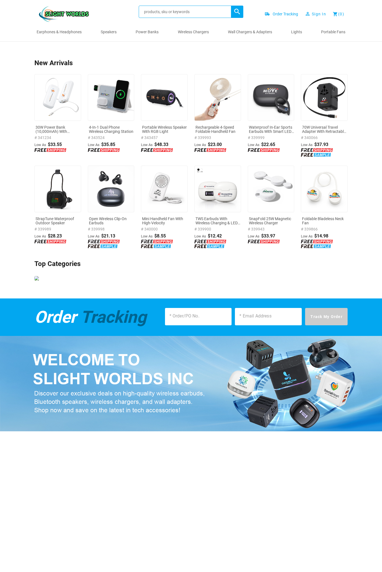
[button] (237, 12)
